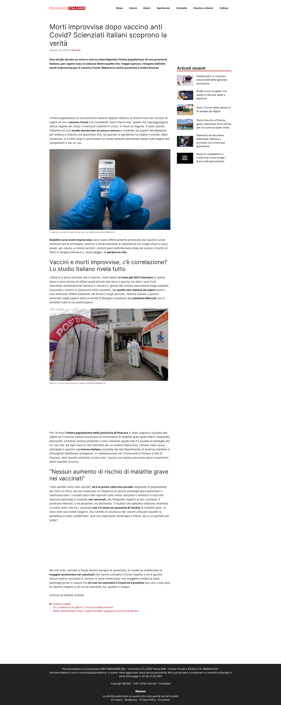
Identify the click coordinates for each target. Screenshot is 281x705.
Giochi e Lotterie (203, 8)
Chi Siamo (116, 699)
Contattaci (165, 683)
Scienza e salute (62, 603)
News (119, 8)
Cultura (224, 8)
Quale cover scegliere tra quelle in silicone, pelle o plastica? (211, 95)
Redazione (131, 699)
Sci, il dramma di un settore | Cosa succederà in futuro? (83, 607)
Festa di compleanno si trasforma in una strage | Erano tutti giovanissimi (211, 157)
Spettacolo (163, 8)
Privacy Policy (148, 699)
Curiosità (181, 8)
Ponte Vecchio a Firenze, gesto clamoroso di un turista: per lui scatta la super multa (214, 124)
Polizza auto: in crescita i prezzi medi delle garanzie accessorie (211, 80)
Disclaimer (164, 699)
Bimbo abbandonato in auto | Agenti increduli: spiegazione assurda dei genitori (96, 610)
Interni (133, 8)
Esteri (146, 8)
